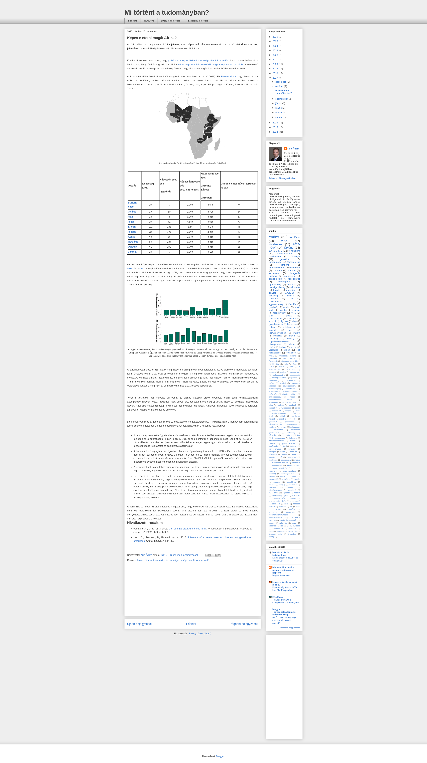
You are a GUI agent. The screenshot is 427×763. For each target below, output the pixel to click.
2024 (276, 46)
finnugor (288, 411)
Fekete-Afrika (228, 76)
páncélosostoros (275, 490)
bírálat (271, 383)
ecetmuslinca (274, 391)
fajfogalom (273, 408)
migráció (296, 310)
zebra (271, 531)
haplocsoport (294, 427)
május (278, 107)
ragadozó (292, 490)
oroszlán (276, 482)
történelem (294, 250)
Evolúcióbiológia (170, 20)
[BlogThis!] (209, 555)
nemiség (272, 474)
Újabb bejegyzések (139, 624)
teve (298, 507)
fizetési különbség (279, 413)
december (281, 81)
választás (283, 523)
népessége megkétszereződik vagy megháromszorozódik (210, 64)
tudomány (294, 287)
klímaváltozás (160, 560)
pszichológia (275, 278)
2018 (276, 73)
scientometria (275, 318)
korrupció (273, 452)
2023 (276, 50)
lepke (294, 454)
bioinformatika (275, 301)
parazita (272, 485)
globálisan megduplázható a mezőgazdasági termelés (198, 60)
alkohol (272, 321)
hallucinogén (292, 424)
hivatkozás (278, 430)
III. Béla (275, 364)
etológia (281, 405)
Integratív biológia (197, 20)
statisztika (296, 496)
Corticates (273, 358)
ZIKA (291, 298)
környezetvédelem (278, 333)
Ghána (132, 211)
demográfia (284, 281)
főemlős (292, 304)
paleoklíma (291, 482)
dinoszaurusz (291, 389)
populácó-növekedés (199, 560)
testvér (282, 347)
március (279, 112)
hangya (283, 427)
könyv (282, 452)
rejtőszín (286, 493)
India (286, 364)
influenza (293, 438)
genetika (284, 259)
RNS (291, 367)
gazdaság (273, 307)
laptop (284, 454)
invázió (293, 441)
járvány (288, 247)
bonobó (292, 270)
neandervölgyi (279, 313)
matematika (286, 460)
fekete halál (276, 411)
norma (282, 476)
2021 (276, 59)
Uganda (132, 246)
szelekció (276, 504)
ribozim (297, 493)
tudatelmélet (290, 512)
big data (284, 321)
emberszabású (275, 397)
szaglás (293, 498)
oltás (271, 316)
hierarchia (292, 324)
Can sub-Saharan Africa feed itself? (188, 528)
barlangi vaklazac (279, 378)
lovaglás (272, 457)
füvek (271, 416)
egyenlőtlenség (276, 304)
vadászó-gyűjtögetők (288, 520)
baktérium (294, 267)
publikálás (274, 298)
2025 (276, 41)
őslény (271, 537)
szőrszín (282, 507)
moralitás (277, 336)
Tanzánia (133, 241)
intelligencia (289, 327)
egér (295, 391)
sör (291, 507)
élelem (148, 560)
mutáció (290, 296)
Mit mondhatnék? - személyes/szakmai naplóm (283, 570)
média (289, 465)
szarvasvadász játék (277, 501)
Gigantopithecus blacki (290, 361)
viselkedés (275, 244)
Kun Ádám (293, 148)
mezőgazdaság (178, 560)
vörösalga (273, 350)
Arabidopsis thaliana (287, 356)
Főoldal (132, 20)
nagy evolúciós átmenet (284, 468)
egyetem (286, 391)
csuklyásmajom (289, 386)
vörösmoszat (278, 528)
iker (298, 435)
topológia (291, 509)
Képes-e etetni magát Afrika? (152, 38)
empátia (292, 397)
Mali (130, 216)
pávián (292, 344)
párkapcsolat (275, 344)
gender (286, 307)
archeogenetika (279, 375)
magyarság (291, 457)
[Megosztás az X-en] (212, 555)
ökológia (295, 256)
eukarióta (274, 273)
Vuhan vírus (293, 262)
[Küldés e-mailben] (206, 555)
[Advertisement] (192, 589)
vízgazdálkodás (293, 526)
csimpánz (284, 264)
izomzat (272, 444)
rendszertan (275, 256)
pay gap (282, 485)
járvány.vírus (274, 446)
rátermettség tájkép (280, 496)
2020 (276, 64)
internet (272, 330)
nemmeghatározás (288, 474)
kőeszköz (273, 454)
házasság (291, 433)
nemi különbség (289, 471)
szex (286, 504)
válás (294, 523)
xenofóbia (292, 528)
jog (290, 330)
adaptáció (291, 369)
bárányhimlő (291, 380)
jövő (285, 446)
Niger (131, 221)
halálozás (273, 427)
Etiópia (132, 226)
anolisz (283, 372)
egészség (273, 394)
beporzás (293, 378)
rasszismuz (294, 278)
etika (271, 405)
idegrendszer (287, 435)
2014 (276, 131)
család (283, 383)
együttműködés (277, 267)
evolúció (295, 237)
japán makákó (288, 444)
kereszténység (275, 449)
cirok (142, 268)
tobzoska (277, 509)
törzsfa (276, 290)
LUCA (271, 367)
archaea (277, 270)
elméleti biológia (289, 394)
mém (298, 465)
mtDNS (292, 336)
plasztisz (272, 487)
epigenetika (273, 402)
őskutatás (291, 318)
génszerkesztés (275, 424)
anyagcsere (295, 372)
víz (281, 526)
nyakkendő (273, 479)
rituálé (272, 347)
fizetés (297, 411)
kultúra (291, 284)
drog (294, 321)
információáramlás (276, 441)
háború (272, 327)
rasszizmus (273, 493)
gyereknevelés (276, 324)
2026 (276, 36)
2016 (276, 122)
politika (290, 487)
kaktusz (293, 446)
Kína (294, 364)
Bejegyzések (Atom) (200, 633)
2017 (276, 77)
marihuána (273, 460)
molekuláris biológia (280, 463)
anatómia (272, 372)
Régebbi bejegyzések (244, 624)
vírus (284, 241)
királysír (292, 449)
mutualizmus (277, 465)
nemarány (273, 338)
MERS (281, 367)
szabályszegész (279, 498)
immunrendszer (278, 438)
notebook (293, 476)
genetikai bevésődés (288, 419)
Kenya (131, 236)
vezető (271, 523)
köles (130, 268)
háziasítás (273, 435)
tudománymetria (275, 517)
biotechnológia (274, 380)
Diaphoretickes (289, 358)
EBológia (277, 597)
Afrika (140, 560)
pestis (289, 316)
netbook (272, 476)
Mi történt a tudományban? (166, 12)
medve (297, 460)
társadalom (275, 262)
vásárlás (272, 526)
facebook (292, 405)
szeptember (282, 98)
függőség (293, 413)
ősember (291, 290)
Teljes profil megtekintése (282, 178)
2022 (276, 55)
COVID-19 (289, 293)
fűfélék (282, 416)
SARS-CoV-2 (275, 250)
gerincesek (289, 422)
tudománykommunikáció (279, 515)
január (279, 117)
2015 (276, 127)
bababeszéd (295, 375)
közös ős (293, 452)
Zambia (132, 251)
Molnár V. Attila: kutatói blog (281, 553)
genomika (273, 422)
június (278, 103)
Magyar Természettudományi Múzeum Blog (284, 612)
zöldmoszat (292, 531)
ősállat (272, 292)
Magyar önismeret (281, 575)
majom (296, 333)
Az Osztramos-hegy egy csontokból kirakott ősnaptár (284, 620)
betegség (273, 296)
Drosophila (273, 361)
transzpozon (274, 512)
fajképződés (286, 408)
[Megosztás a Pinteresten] (219, 555)
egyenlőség (275, 284)
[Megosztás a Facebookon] (216, 555)
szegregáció (295, 501)
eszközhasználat (289, 402)
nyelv (293, 313)
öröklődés (291, 353)
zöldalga (280, 531)
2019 (276, 68)
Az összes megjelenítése (290, 628)
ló (281, 457)
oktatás (297, 479)
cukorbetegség (275, 389)
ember (274, 237)
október (279, 86)
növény (290, 338)
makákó (283, 310)
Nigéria (132, 231)
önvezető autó (275, 534)
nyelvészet (286, 479)
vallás (293, 347)
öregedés (292, 534)
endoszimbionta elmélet (280, 400)
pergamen (293, 485)
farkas (297, 408)
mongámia (296, 463)
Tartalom (149, 20)
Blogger (220, 756)
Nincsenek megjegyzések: (185, 554)
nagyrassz (273, 471)
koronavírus (289, 276)
